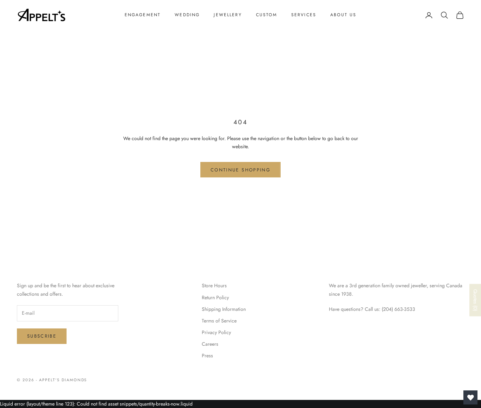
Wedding (187, 15)
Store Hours (214, 285)
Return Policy (215, 297)
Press (207, 355)
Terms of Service (219, 320)
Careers (210, 343)
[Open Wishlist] (470, 397)
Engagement (143, 15)
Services (303, 15)
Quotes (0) (475, 300)
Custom (266, 15)
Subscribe (41, 336)
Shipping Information (224, 309)
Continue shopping (240, 170)
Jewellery (228, 15)
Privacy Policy (216, 332)
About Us (343, 15)
